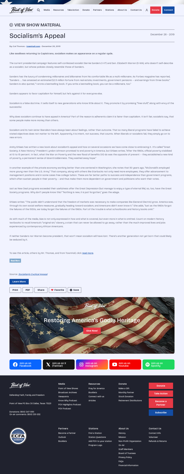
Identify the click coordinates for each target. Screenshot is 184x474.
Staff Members (126, 449)
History (122, 433)
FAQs (121, 461)
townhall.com (33, 46)
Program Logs (95, 445)
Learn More (19, 281)
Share (41, 290)
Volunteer (153, 437)
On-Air (121, 445)
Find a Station (95, 433)
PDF (28, 290)
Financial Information (128, 465)
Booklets (93, 392)
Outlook (62, 437)
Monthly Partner (126, 392)
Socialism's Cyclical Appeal (32, 274)
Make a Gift (124, 388)
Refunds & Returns (158, 441)
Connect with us (96, 396)
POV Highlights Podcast (69, 404)
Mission (122, 437)
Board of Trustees (127, 453)
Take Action (161, 393)
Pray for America (97, 388)
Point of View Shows (68, 388)
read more (87, 253)
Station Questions (97, 437)
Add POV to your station (100, 441)
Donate (155, 10)
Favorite (59, 290)
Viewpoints (63, 396)
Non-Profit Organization (130, 441)
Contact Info (155, 433)
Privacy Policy (125, 457)
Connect (168, 10)
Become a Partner (161, 403)
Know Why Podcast (67, 400)
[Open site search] (38, 10)
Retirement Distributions (130, 400)
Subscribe (161, 412)
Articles (92, 400)
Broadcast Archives (67, 392)
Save (76, 290)
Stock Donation (126, 396)
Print (15, 290)
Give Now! (92, 330)
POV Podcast (64, 408)
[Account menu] (147, 10)
